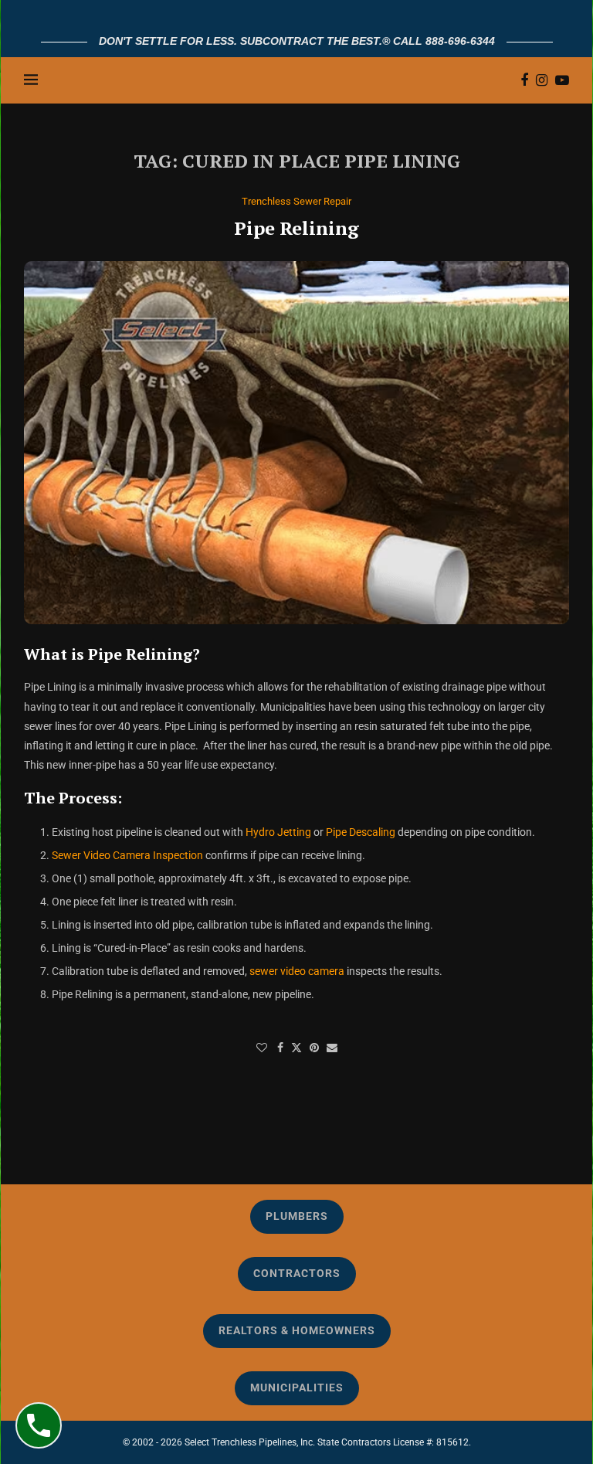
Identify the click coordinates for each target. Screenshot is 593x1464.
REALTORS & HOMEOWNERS (297, 1330)
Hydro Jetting (278, 832)
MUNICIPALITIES (297, 1387)
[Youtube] (562, 80)
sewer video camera (296, 971)
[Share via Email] (332, 1047)
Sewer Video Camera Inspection (127, 855)
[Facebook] (524, 80)
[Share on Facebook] (280, 1047)
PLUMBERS (297, 1216)
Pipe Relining (296, 228)
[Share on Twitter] (296, 1047)
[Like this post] (261, 1047)
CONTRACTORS (297, 1273)
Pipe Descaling (360, 832)
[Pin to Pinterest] (314, 1047)
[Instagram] (541, 80)
